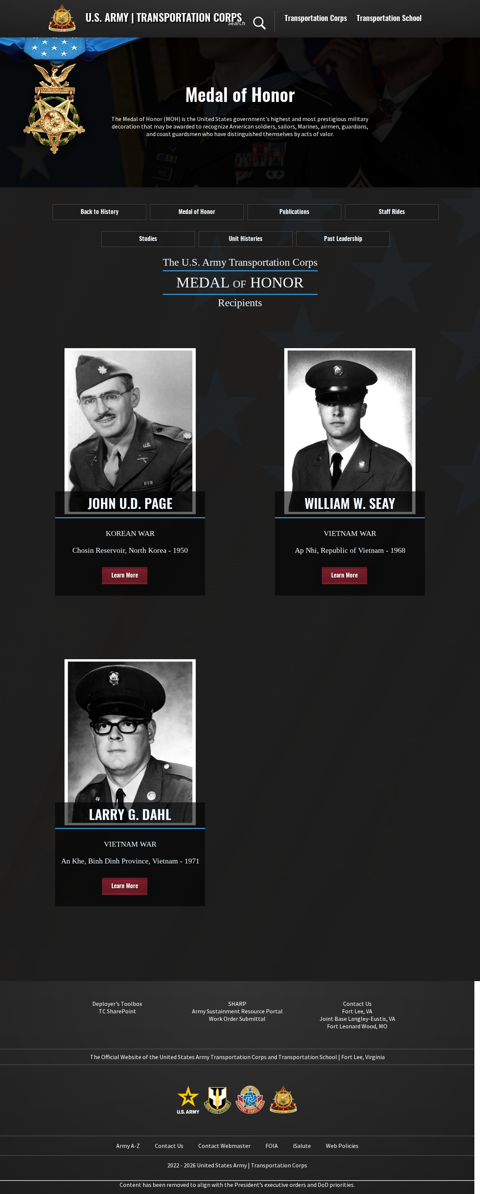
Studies (148, 239)
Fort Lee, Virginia (363, 1057)
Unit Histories (245, 239)
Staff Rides (392, 212)
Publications (294, 212)
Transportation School (389, 18)
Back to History (99, 212)
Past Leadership (343, 239)
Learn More (124, 576)
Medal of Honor (196, 212)
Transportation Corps (316, 18)
